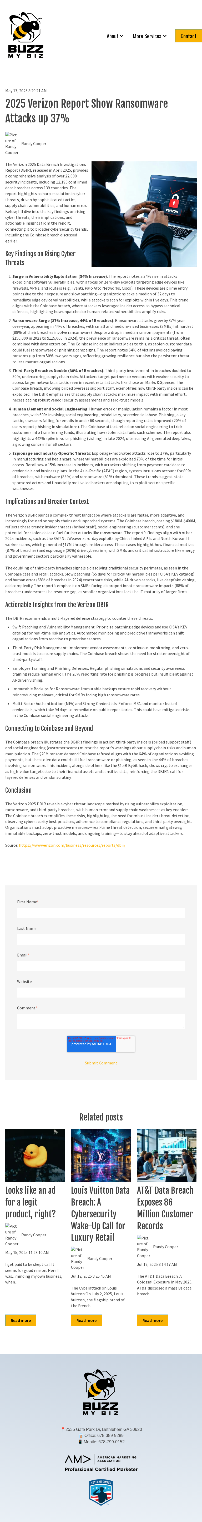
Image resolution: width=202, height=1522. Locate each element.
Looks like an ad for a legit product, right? (30, 1202)
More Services (147, 35)
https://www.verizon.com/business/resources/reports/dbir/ (72, 845)
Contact (188, 36)
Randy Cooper (33, 143)
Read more (21, 1320)
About (112, 35)
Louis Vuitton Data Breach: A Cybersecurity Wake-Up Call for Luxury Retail (100, 1214)
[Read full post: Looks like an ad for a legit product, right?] (35, 1155)
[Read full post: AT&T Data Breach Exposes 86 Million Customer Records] (166, 1155)
